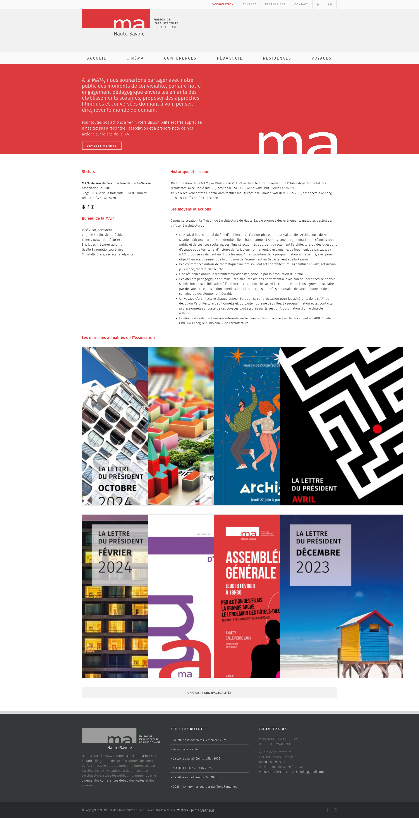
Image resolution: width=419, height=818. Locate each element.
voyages (88, 785)
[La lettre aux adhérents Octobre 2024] (143, 439)
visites (139, 780)
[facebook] (327, 810)
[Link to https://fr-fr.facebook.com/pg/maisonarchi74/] (88, 207)
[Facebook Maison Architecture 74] (318, 4)
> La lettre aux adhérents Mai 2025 (193, 777)
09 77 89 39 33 (275, 762)
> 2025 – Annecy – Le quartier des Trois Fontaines (203, 787)
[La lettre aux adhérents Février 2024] (143, 607)
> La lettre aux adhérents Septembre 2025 (198, 740)
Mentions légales (187, 810)
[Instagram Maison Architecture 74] (330, 4)
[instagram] (335, 810)
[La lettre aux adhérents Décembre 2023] (341, 607)
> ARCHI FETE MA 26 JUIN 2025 (191, 768)
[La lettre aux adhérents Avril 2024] (341, 439)
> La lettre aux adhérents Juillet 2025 (195, 758)
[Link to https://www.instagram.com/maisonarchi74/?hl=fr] (92, 207)
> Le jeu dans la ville (184, 749)
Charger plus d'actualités (209, 693)
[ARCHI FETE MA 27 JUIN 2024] (275, 439)
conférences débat (114, 780)
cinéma (87, 780)
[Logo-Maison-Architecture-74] (131, 10)
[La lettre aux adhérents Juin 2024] (209, 439)
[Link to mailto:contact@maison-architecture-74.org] (83, 207)
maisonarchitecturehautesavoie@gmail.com (291, 772)
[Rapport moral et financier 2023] (209, 601)
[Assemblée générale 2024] (275, 607)
